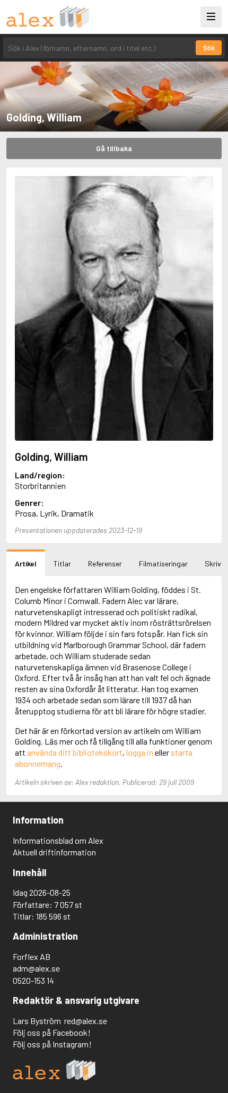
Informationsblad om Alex (58, 840)
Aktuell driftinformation (54, 852)
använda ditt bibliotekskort (74, 752)
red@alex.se (85, 1021)
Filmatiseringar (163, 563)
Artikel (26, 563)
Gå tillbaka (114, 148)
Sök (209, 47)
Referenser (105, 563)
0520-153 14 (33, 980)
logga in (139, 752)
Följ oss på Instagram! (52, 1044)
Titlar (62, 563)
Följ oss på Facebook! (52, 1032)
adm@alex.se (36, 968)
